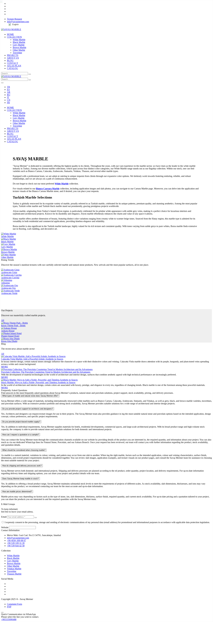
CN (8, 100)
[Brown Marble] (9, 249)
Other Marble (19, 50)
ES (8, 89)
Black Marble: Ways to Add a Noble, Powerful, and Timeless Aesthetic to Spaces (38, 382)
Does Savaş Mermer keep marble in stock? (20, 479)
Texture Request (14, 19)
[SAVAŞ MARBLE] (11, 29)
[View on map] (106, 151)
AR (8, 92)
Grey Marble (18, 45)
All (2, 320)
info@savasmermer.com (18, 21)
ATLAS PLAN (14, 65)
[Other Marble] (8, 254)
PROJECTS (12, 55)
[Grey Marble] (8, 244)
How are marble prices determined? (17, 491)
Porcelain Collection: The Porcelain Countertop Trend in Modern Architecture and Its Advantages (45, 372)
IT (8, 97)
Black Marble (19, 42)
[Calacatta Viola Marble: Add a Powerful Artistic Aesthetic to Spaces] (33, 356)
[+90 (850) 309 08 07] (106, 146)
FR (8, 102)
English (15, 24)
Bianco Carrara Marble (47, 188)
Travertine (17, 52)
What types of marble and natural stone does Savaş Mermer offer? (30, 396)
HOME (10, 34)
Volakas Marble (14, 568)
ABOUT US (13, 58)
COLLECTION (14, 37)
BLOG (10, 60)
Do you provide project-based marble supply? (21, 422)
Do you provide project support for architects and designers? (27, 409)
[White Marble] (8, 234)
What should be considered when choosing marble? (23, 450)
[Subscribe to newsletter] (35, 517)
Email (4, 517)
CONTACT (12, 63)
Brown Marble (19, 47)
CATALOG (12, 68)
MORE (4, 367)
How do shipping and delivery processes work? (22, 466)
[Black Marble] (8, 239)
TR (8, 87)
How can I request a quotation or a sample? (20, 434)
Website (4, 527)
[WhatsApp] (106, 149)
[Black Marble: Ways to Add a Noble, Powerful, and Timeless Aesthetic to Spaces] (39, 380)
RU (8, 95)
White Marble (19, 39)
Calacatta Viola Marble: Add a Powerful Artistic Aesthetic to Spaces (32, 359)
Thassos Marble (14, 574)
